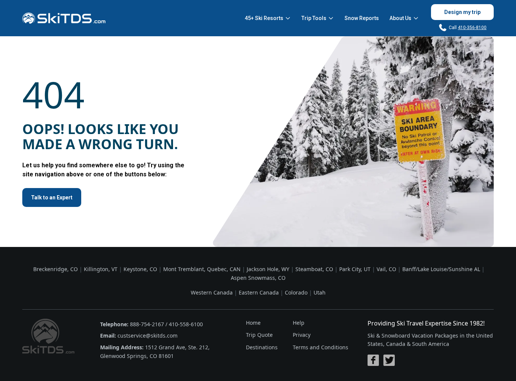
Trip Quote (259, 334)
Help (298, 322)
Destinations (262, 347)
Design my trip (462, 12)
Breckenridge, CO (55, 269)
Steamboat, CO (314, 269)
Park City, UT (355, 269)
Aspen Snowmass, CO (258, 277)
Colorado (296, 292)
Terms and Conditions (320, 347)
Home (253, 322)
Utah (320, 292)
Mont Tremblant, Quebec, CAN (202, 269)
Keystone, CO (140, 269)
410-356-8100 (472, 27)
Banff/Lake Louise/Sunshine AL (441, 269)
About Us (400, 18)
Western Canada (212, 292)
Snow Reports (362, 18)
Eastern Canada (259, 292)
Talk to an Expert (52, 197)
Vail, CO (386, 269)
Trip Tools (313, 18)
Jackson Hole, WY (268, 269)
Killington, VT (100, 269)
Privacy (302, 334)
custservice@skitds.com (147, 335)
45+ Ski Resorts (264, 18)
